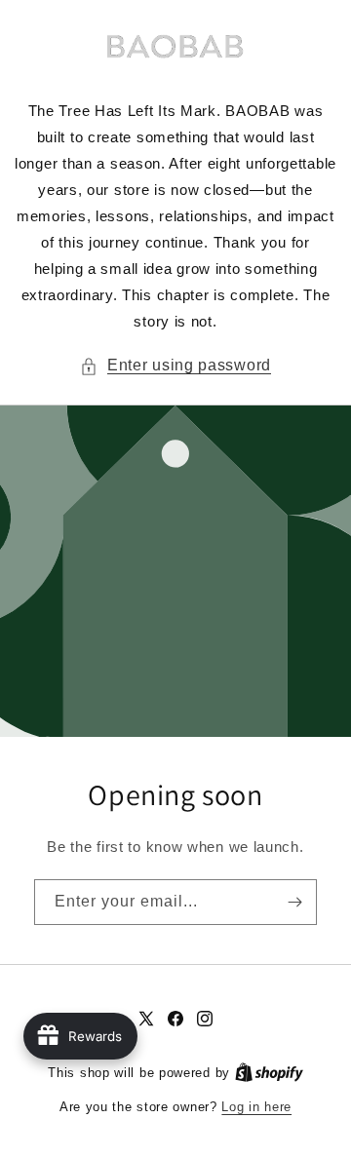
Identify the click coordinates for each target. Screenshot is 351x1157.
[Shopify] (269, 1072)
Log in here (256, 1106)
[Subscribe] (294, 902)
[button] (175, 366)
